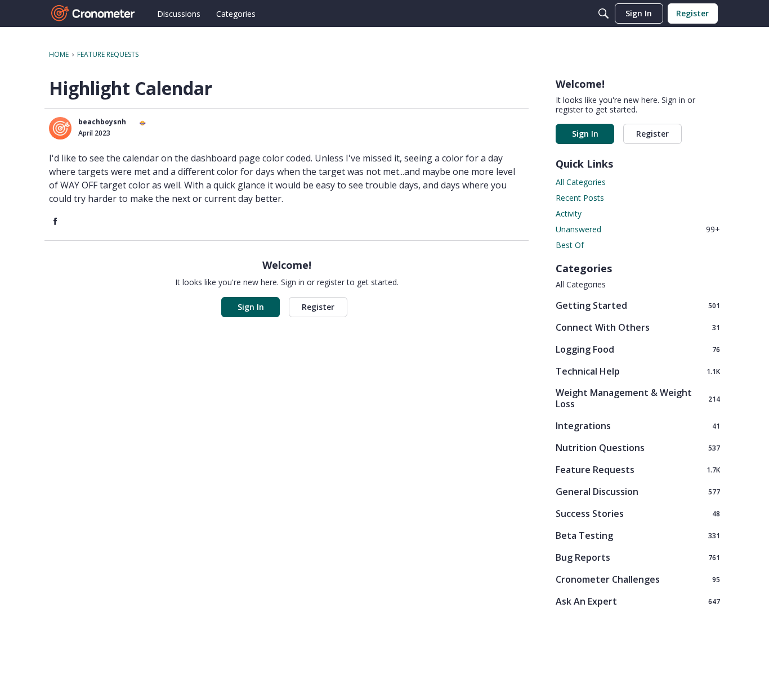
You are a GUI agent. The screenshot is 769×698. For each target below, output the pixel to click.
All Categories (581, 182)
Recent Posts (580, 197)
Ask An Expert (638, 601)
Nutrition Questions (638, 447)
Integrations (638, 425)
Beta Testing (638, 535)
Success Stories (638, 513)
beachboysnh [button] (102, 122)
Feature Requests (638, 469)
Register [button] (318, 306)
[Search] (603, 13)
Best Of (570, 245)
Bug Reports (638, 557)
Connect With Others (638, 327)
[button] (60, 128)
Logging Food (638, 349)
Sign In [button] (251, 306)
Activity (569, 213)
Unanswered (638, 229)
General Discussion (638, 491)
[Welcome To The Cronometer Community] (93, 13)
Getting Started (638, 305)
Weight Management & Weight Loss (638, 398)
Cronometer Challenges (638, 579)
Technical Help (638, 371)
